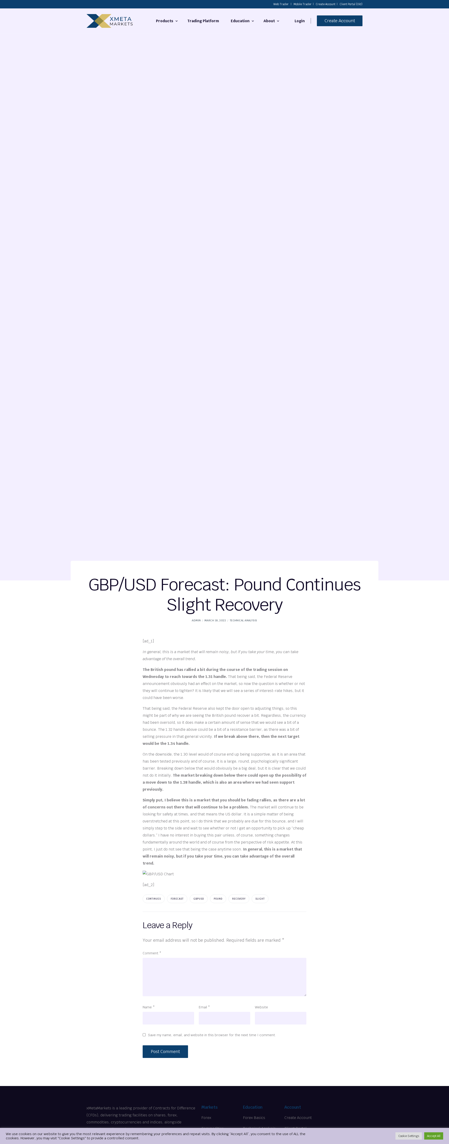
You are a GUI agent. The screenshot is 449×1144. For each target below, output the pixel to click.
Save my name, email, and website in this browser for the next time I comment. (212, 1035)
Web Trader (281, 4)
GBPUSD (198, 898)
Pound (218, 898)
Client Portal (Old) (351, 4)
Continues (153, 898)
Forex (206, 1117)
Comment (152, 953)
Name (149, 1007)
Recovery (239, 898)
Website (261, 1007)
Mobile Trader (302, 4)
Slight (260, 898)
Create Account (325, 4)
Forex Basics (254, 1117)
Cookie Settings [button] (408, 1136)
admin (196, 620)
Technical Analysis (243, 620)
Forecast (177, 898)
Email (204, 1007)
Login (300, 20)
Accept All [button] (433, 1136)
